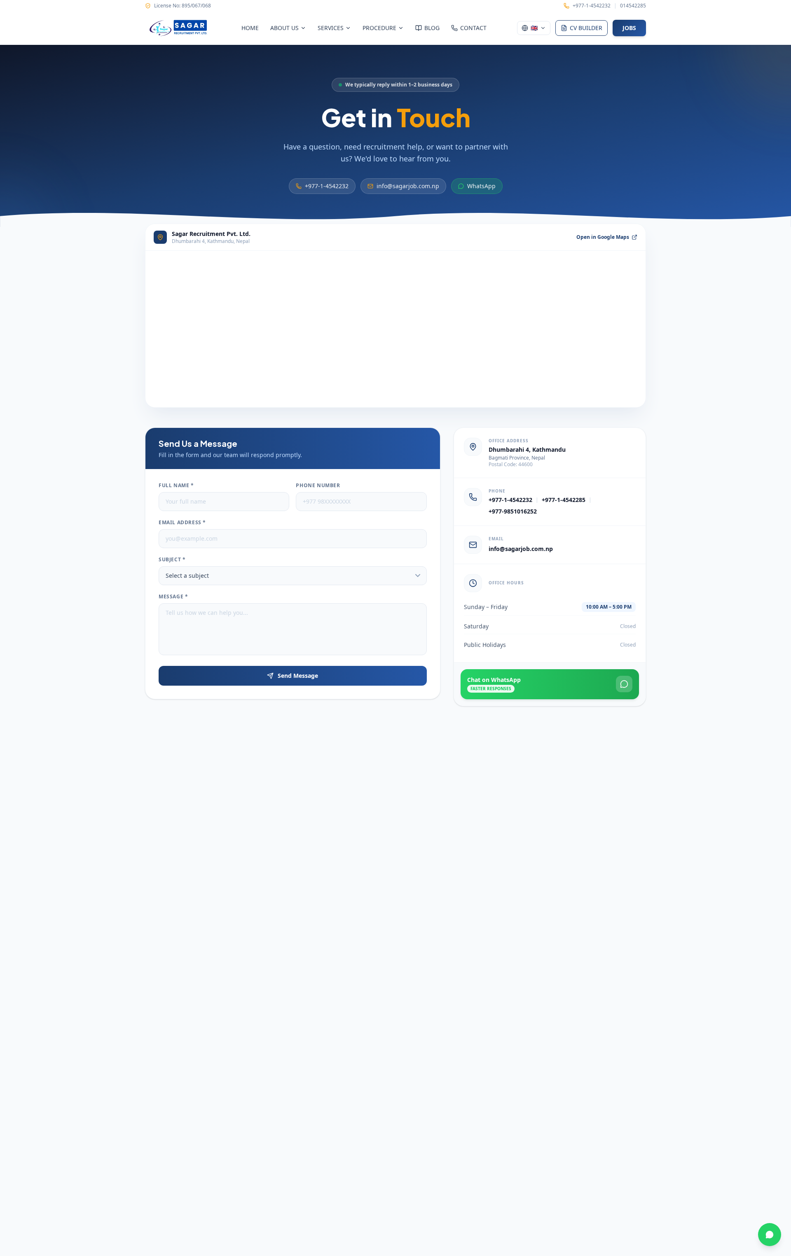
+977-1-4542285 (563, 500)
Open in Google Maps (602, 237)
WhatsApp (481, 186)
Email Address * (182, 522)
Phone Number (318, 485)
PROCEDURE (379, 28)
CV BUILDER (586, 28)
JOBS (629, 28)
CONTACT (473, 28)
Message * (173, 596)
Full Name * (176, 485)
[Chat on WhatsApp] (769, 1234)
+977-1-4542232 (592, 5)
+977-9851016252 (513, 511)
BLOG (432, 28)
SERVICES (331, 28)
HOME (250, 28)
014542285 (633, 5)
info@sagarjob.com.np (408, 186)
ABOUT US (284, 28)
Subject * (172, 559)
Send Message (298, 675)
